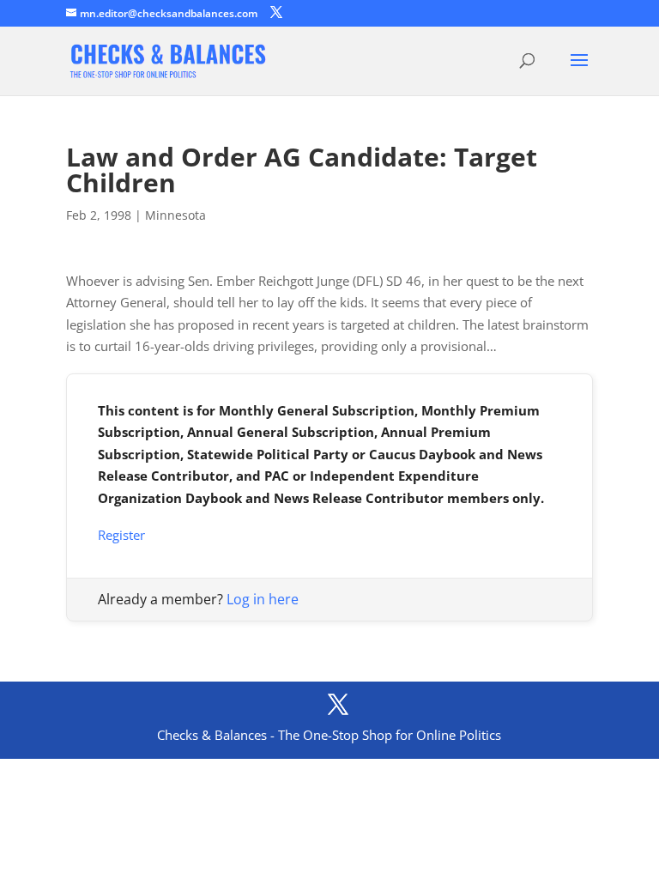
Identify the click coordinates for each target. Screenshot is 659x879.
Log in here (263, 599)
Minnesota (175, 215)
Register (121, 534)
